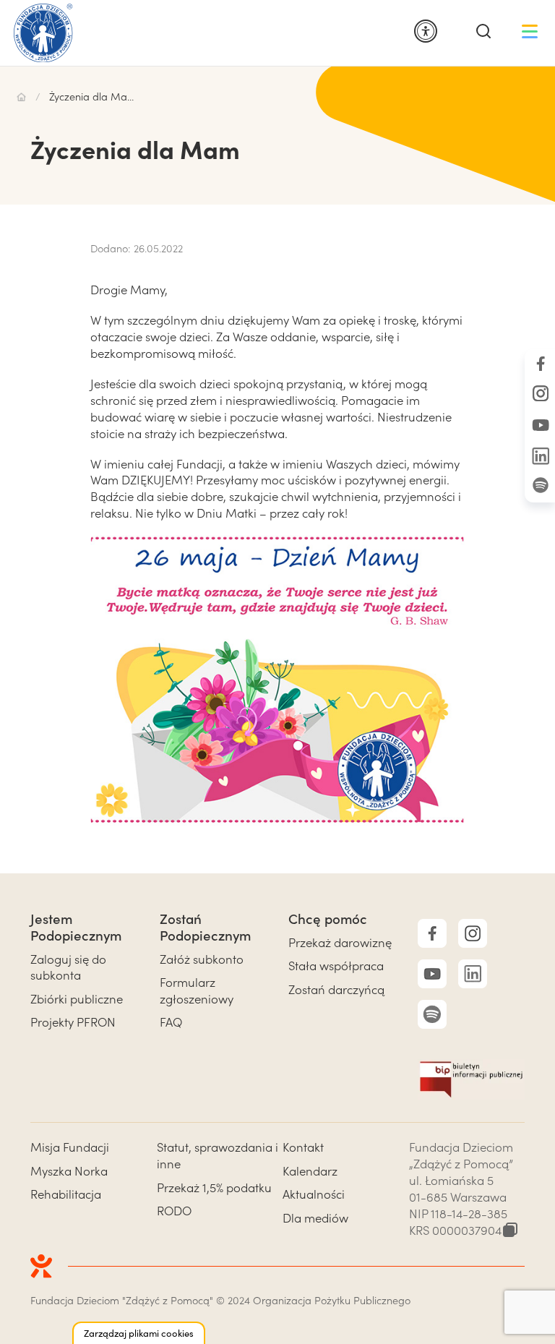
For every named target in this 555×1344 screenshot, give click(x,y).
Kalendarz (310, 1171)
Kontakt (303, 1147)
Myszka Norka (69, 1171)
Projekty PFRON (73, 1022)
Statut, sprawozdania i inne (217, 1155)
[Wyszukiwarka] (483, 32)
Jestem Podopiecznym (75, 926)
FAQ (171, 1022)
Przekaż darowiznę (340, 942)
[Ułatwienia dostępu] (425, 32)
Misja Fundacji (69, 1147)
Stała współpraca (336, 965)
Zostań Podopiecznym (205, 926)
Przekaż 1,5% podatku (214, 1187)
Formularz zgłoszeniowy (196, 990)
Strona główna (21, 97)
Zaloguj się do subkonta (68, 967)
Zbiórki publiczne (76, 998)
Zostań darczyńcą (336, 989)
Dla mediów (315, 1218)
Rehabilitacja (65, 1194)
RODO (174, 1210)
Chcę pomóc (327, 918)
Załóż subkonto (202, 959)
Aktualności (314, 1194)
